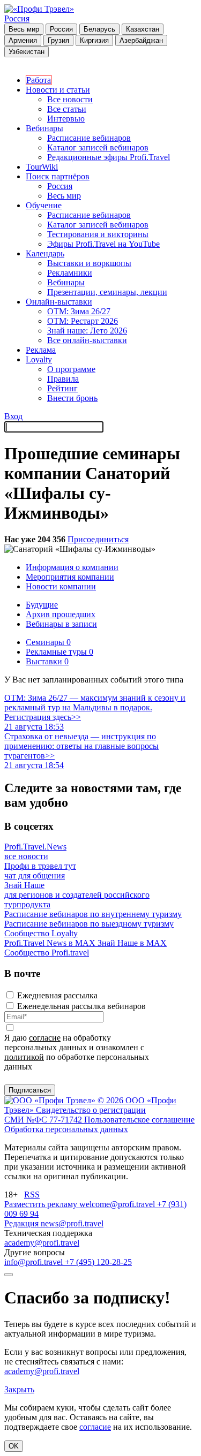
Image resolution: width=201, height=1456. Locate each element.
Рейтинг (62, 388)
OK (14, 1446)
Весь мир (24, 29)
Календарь (45, 253)
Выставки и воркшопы (89, 263)
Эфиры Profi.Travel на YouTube (103, 243)
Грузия (58, 40)
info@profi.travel (34, 1262)
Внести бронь (72, 398)
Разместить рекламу (41, 1204)
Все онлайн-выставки (87, 340)
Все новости (70, 99)
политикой (24, 1056)
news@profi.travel (72, 1223)
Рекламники (69, 272)
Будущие (42, 604)
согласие (45, 1037)
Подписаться (30, 1090)
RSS (32, 1194)
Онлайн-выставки (59, 301)
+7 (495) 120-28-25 (98, 1262)
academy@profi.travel (41, 1242)
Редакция (22, 1223)
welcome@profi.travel (118, 1204)
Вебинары (44, 128)
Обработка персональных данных (66, 1129)
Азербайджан (141, 40)
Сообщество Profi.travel (46, 952)
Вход (13, 416)
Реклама (41, 349)
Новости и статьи (58, 89)
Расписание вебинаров (89, 137)
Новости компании (61, 586)
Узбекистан (26, 52)
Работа (38, 80)
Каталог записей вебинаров (97, 147)
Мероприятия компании (70, 576)
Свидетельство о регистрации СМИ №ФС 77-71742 (75, 1114)
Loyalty (39, 359)
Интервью (66, 118)
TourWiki (42, 166)
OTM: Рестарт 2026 (82, 320)
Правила (63, 378)
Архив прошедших (60, 614)
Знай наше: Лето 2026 (87, 330)
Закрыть (19, 1389)
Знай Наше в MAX (132, 942)
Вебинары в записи (61, 623)
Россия (16, 18)
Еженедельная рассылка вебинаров (81, 1006)
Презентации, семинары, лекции (107, 292)
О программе (71, 369)
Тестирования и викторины (97, 234)
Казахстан (142, 29)
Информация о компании (72, 567)
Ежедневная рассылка (57, 995)
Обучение (44, 205)
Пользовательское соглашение (139, 1119)
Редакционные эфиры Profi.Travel (108, 157)
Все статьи (66, 108)
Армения (23, 40)
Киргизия (94, 40)
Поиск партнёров (58, 176)
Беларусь (99, 29)
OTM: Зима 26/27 (78, 311)
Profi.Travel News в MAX (51, 942)
